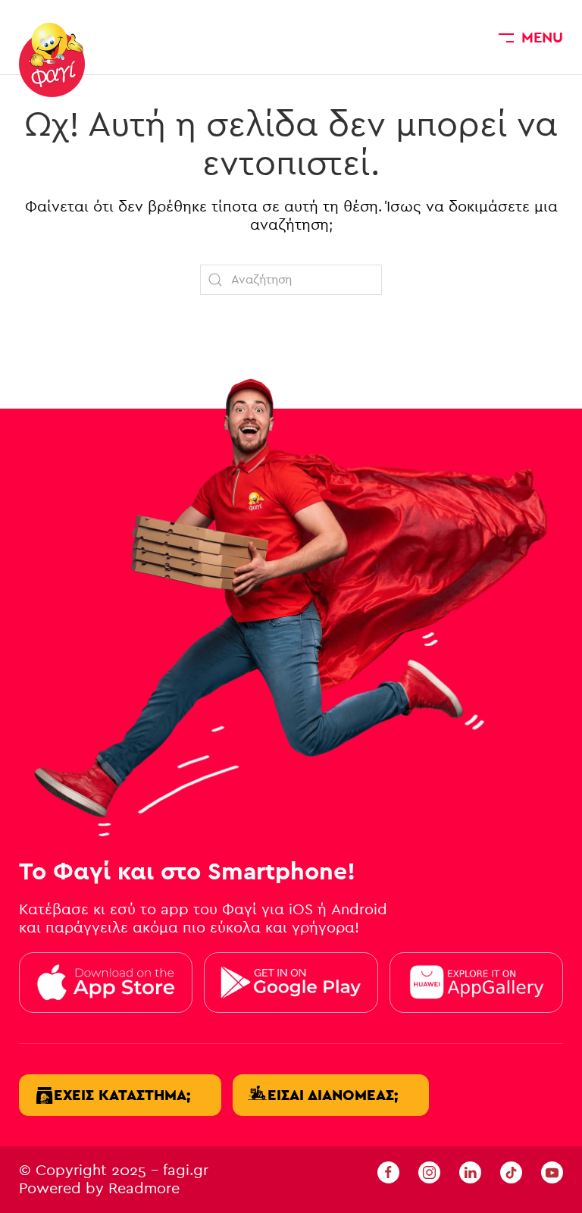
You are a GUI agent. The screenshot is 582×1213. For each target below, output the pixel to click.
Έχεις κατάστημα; (122, 1095)
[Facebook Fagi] (388, 1171)
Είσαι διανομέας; (333, 1095)
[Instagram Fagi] (429, 1171)
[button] (531, 37)
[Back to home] (52, 60)
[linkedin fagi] (470, 1171)
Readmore (144, 1188)
